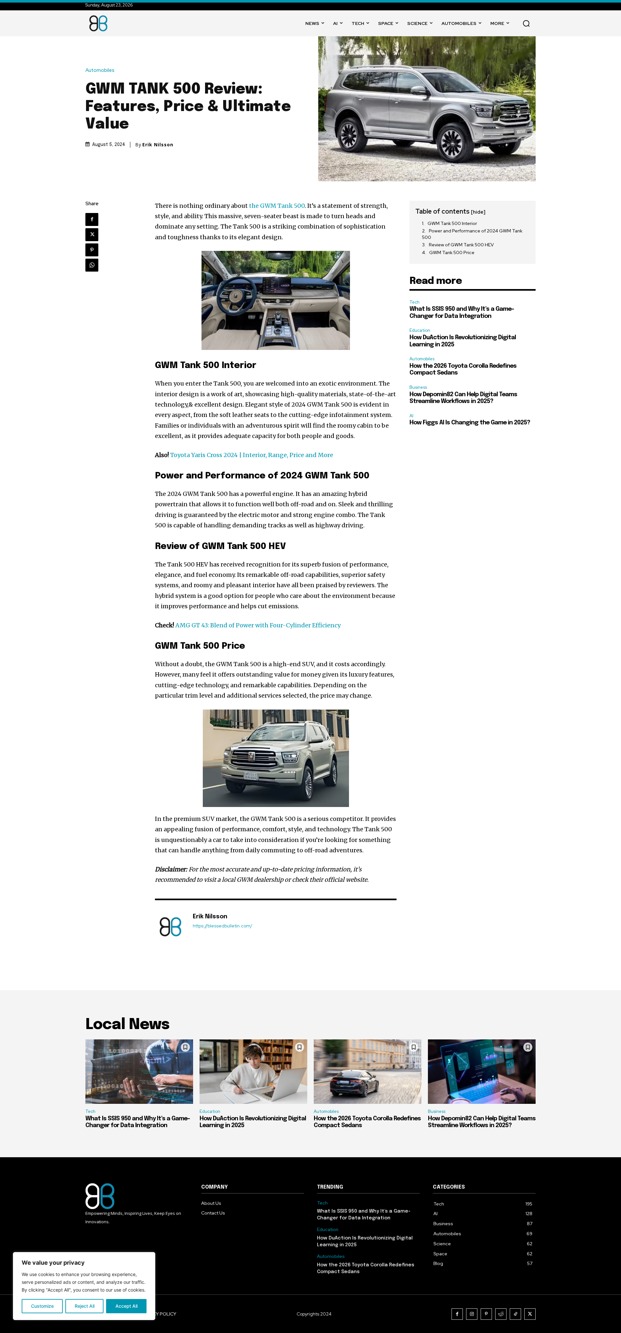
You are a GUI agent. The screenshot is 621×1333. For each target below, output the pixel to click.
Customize (42, 1306)
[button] (526, 23)
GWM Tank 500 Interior (452, 223)
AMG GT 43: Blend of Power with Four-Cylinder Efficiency (258, 625)
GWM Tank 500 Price (451, 252)
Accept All (126, 1306)
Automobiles (99, 70)
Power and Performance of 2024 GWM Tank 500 (472, 234)
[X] (91, 234)
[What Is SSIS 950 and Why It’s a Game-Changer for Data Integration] (139, 1071)
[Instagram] (471, 1314)
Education (419, 330)
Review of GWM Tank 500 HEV (461, 245)
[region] (84, 1286)
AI (411, 416)
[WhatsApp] (91, 265)
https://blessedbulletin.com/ (222, 926)
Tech (414, 302)
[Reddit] (501, 1314)
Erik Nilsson (157, 145)
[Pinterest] (91, 249)
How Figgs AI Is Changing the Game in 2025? (469, 423)
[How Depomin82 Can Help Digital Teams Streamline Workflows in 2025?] (482, 1071)
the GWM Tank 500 (277, 205)
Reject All (84, 1306)
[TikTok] (515, 1314)
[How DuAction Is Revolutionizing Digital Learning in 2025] (253, 1071)
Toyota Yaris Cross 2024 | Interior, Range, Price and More (251, 455)
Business (418, 387)
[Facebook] (91, 219)
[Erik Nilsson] (170, 926)
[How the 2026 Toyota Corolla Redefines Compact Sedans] (367, 1071)
